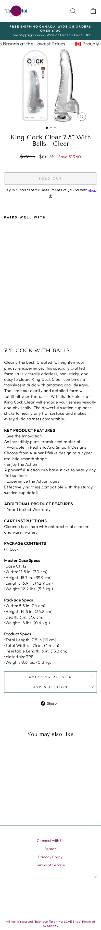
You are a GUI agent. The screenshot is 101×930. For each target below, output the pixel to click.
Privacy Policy (50, 857)
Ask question (50, 687)
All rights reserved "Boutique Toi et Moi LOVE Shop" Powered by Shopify (50, 924)
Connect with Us (50, 840)
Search (50, 849)
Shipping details (50, 677)
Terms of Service (50, 865)
